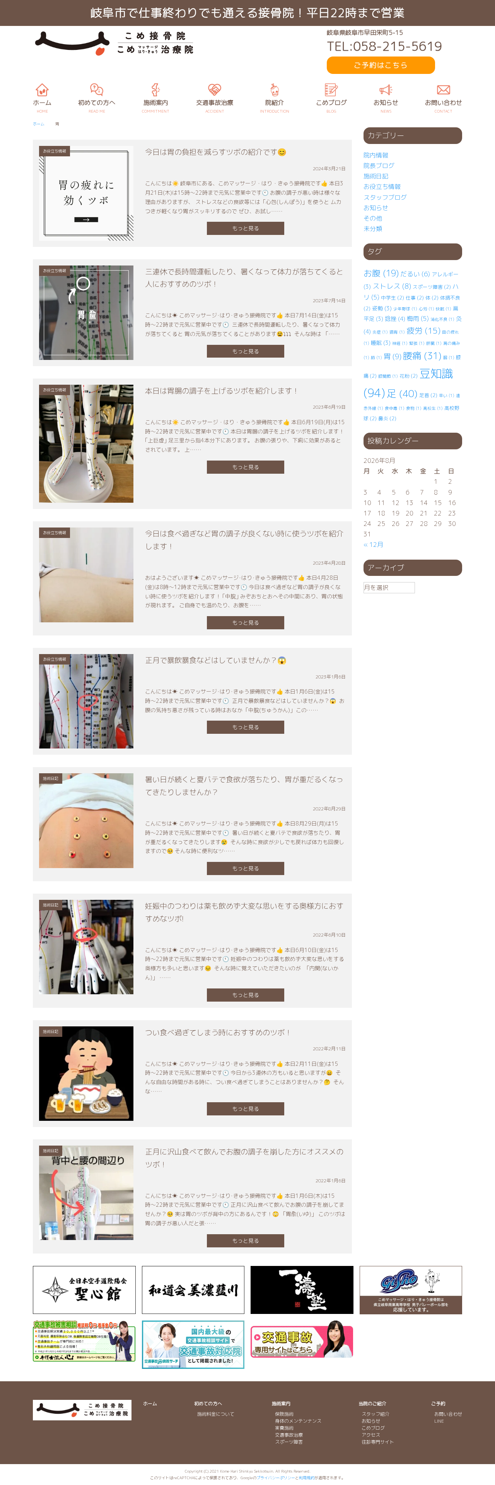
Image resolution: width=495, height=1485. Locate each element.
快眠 (443, 309)
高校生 (433, 408)
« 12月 (373, 544)
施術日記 (376, 176)
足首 (428, 395)
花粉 (408, 375)
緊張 (417, 343)
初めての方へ (208, 1403)
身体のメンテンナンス (298, 1421)
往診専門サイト (378, 1442)
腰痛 (422, 355)
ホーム (150, 1403)
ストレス (391, 286)
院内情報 (376, 155)
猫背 (397, 332)
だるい (415, 273)
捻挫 (395, 319)
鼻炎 (387, 418)
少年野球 (405, 309)
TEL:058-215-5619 (384, 46)
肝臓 (434, 343)
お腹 (381, 273)
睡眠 (381, 342)
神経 (400, 343)
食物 (414, 408)
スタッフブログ (385, 197)
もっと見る (245, 228)
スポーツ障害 (432, 286)
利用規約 (306, 1477)
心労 (426, 309)
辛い (446, 395)
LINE (439, 1421)
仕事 (415, 297)
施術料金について (215, 1414)
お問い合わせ (448, 1414)
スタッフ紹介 (375, 1414)
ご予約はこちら (381, 65)
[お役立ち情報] (86, 235)
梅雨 (418, 318)
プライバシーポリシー (275, 1477)
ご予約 (438, 1403)
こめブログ (373, 1428)
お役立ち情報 (382, 186)
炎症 (380, 332)
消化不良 (442, 319)
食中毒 (395, 408)
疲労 (423, 330)
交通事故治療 (289, 1435)
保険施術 (284, 1414)
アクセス (371, 1435)
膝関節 (388, 376)
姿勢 (382, 308)
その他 (373, 218)
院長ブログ (379, 165)
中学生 (392, 297)
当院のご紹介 (372, 1403)
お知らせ (376, 208)
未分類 (373, 228)
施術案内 (281, 1403)
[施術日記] (86, 862)
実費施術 (284, 1428)
